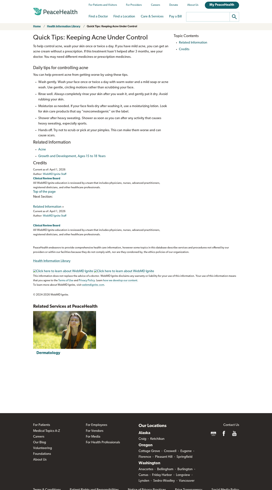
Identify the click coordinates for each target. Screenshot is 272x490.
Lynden (144, 481)
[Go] (234, 16)
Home (37, 26)
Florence (145, 457)
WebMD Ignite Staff (54, 216)
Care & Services (152, 16)
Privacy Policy (87, 280)
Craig (142, 439)
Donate (173, 5)
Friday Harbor (162, 475)
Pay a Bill (175, 16)
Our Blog (39, 442)
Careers (155, 5)
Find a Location (124, 16)
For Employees (96, 425)
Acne (42, 149)
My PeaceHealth (221, 5)
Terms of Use (65, 280)
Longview (183, 475)
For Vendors (94, 431)
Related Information (47, 207)
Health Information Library (63, 26)
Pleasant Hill (163, 457)
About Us (192, 5)
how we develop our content (120, 280)
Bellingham (165, 469)
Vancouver (186, 481)
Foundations (42, 454)
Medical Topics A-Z (46, 431)
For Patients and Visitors (103, 5)
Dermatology (48, 353)
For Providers (134, 5)
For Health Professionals (103, 442)
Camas (143, 475)
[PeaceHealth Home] (55, 11)
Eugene (186, 451)
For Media (93, 436)
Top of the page (44, 192)
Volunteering (42, 448)
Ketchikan (157, 439)
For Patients (41, 425)
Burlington (185, 469)
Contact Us (231, 425)
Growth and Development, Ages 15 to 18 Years (71, 156)
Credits (184, 49)
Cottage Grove (149, 451)
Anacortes (146, 469)
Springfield (184, 457)
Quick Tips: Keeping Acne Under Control (112, 26)
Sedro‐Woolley (164, 481)
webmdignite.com (93, 285)
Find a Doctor (98, 16)
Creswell (170, 451)
